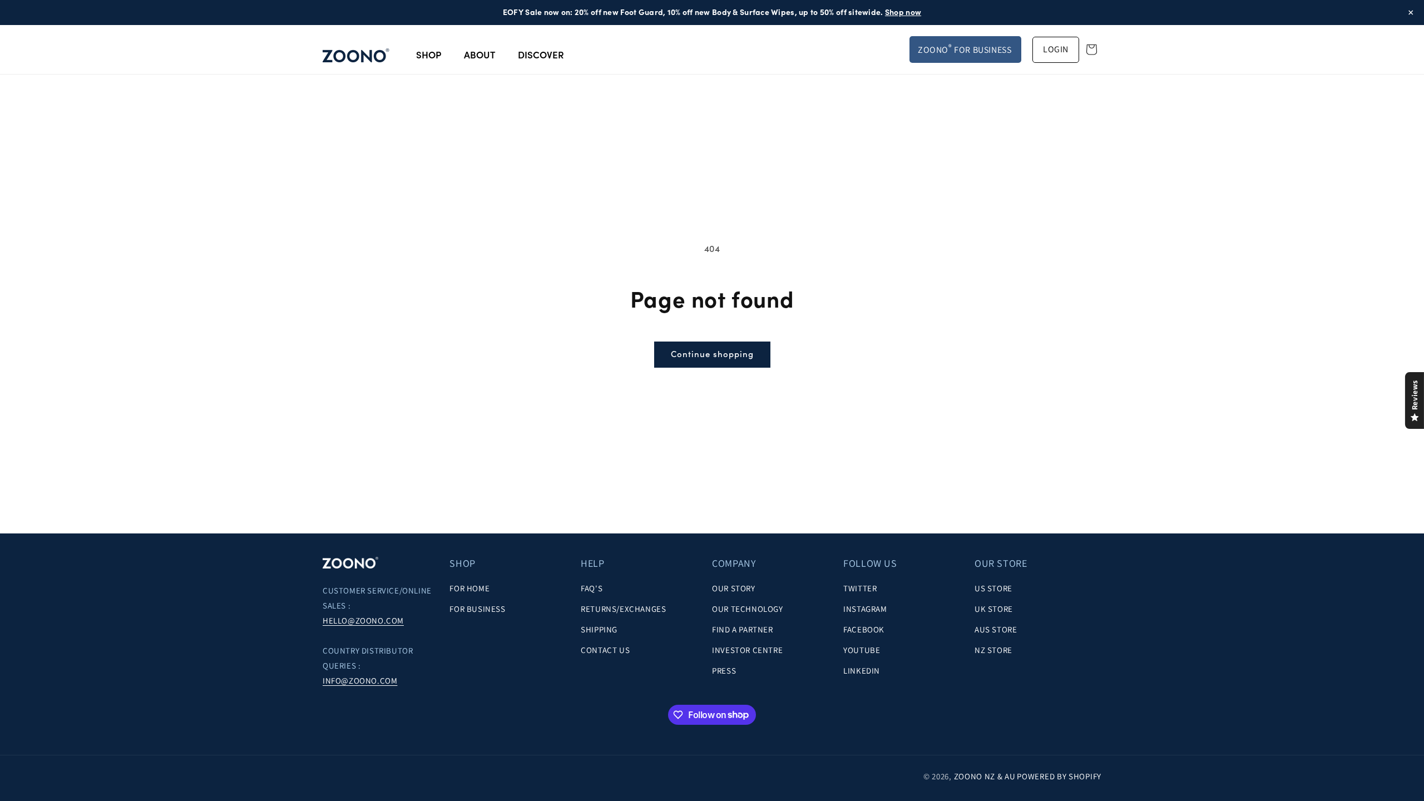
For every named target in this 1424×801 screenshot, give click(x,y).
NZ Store (993, 650)
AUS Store (996, 629)
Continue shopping (712, 354)
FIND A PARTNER (742, 629)
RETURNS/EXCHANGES (623, 609)
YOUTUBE (861, 650)
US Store (993, 588)
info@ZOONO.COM (360, 680)
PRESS (724, 670)
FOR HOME (469, 588)
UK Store (994, 609)
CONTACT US (605, 650)
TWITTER (860, 588)
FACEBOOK (863, 629)
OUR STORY (733, 588)
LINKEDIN (861, 670)
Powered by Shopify (1059, 776)
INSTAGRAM (865, 609)
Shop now (903, 12)
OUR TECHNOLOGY (747, 609)
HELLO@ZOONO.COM (363, 620)
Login (1056, 49)
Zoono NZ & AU (985, 776)
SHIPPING (599, 629)
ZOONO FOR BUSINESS (964, 49)
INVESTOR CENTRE (747, 650)
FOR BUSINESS (477, 609)
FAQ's (591, 588)
